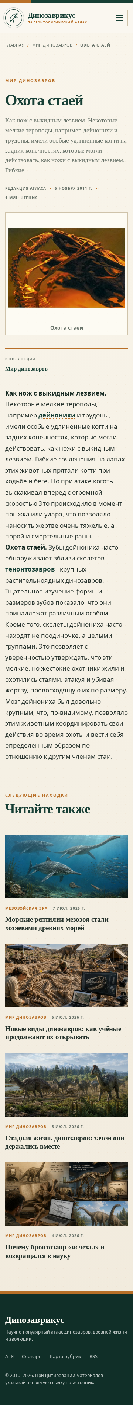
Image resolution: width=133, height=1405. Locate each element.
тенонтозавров (30, 569)
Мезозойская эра (26, 908)
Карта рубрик (65, 1356)
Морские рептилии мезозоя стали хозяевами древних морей (57, 923)
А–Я (9, 1356)
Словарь (32, 1356)
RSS (93, 1356)
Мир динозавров (52, 45)
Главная (14, 45)
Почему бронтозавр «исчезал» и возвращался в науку (55, 1251)
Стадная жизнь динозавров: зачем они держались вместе (65, 1142)
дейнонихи (56, 415)
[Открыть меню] (120, 18)
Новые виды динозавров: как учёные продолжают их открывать (63, 1032)
